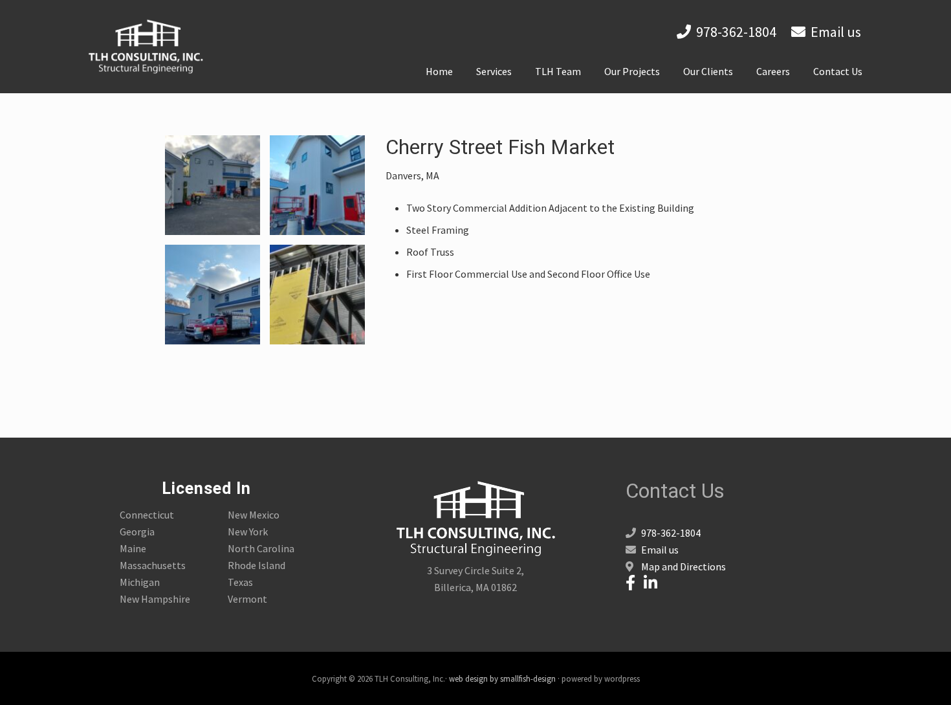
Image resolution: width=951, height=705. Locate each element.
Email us (836, 32)
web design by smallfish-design (502, 678)
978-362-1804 (736, 32)
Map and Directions (683, 566)
